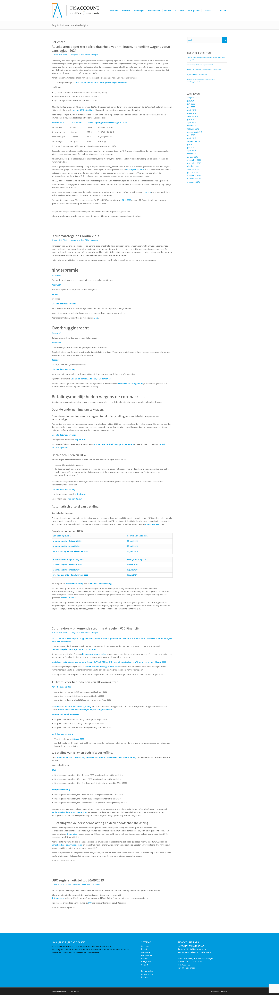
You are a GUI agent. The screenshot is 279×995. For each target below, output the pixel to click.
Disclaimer (145, 977)
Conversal (223, 991)
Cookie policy (147, 974)
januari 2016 (192, 172)
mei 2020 (191, 107)
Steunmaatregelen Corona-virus (75, 236)
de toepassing (58, 898)
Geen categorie (72, 55)
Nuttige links (146, 961)
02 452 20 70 (185, 961)
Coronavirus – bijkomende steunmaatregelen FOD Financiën (96, 628)
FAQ (90, 903)
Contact (144, 964)
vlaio (96, 317)
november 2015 (194, 178)
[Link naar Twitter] (225, 10)
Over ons (145, 946)
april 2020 (191, 110)
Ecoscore (147, 192)
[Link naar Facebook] (221, 10)
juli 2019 (190, 119)
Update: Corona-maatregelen (197, 74)
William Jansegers (91, 55)
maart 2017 (192, 153)
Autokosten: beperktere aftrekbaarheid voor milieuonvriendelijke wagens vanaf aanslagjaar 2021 (111, 49)
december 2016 (194, 160)
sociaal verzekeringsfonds (130, 383)
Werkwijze (145, 952)
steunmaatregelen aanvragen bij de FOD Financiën (74, 649)
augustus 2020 (193, 97)
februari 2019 (193, 129)
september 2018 (194, 132)
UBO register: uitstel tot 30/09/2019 (78, 880)
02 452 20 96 (197, 961)
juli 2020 (190, 100)
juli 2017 (190, 144)
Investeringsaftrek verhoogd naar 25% (200, 65)
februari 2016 (193, 169)
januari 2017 (192, 157)
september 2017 (194, 141)
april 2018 (191, 138)
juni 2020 (191, 103)
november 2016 (194, 163)
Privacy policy (147, 971)
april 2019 (191, 122)
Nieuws (144, 958)
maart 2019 (192, 125)
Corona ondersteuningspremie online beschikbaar (204, 69)
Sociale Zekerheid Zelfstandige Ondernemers (91, 378)
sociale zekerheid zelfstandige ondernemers (114, 444)
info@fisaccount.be (186, 968)
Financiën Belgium (75, 499)
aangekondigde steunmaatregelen (67, 845)
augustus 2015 (193, 182)
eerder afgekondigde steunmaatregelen (69, 812)
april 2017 (191, 150)
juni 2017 (191, 147)
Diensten (145, 949)
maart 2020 (192, 113)
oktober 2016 (193, 166)
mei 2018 (191, 135)
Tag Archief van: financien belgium (70, 25)
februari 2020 (193, 116)
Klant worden (147, 955)
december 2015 (194, 175)
